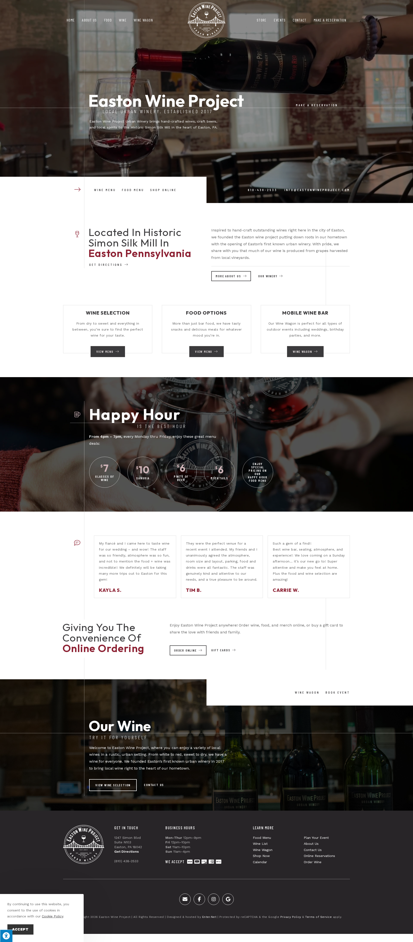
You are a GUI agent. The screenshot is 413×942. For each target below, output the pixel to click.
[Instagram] (213, 899)
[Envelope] (185, 899)
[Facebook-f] (199, 899)
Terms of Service (318, 917)
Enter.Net (209, 917)
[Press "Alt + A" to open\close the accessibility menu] (6, 936)
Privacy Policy (290, 917)
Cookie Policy (52, 916)
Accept (20, 929)
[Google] (228, 899)
